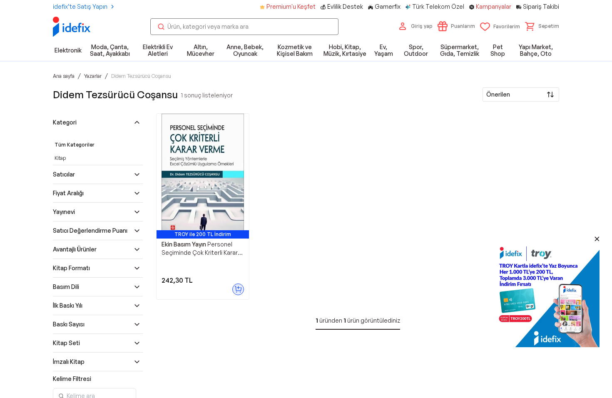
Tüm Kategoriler (75, 145)
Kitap (60, 158)
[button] (542, 26)
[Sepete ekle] (238, 289)
